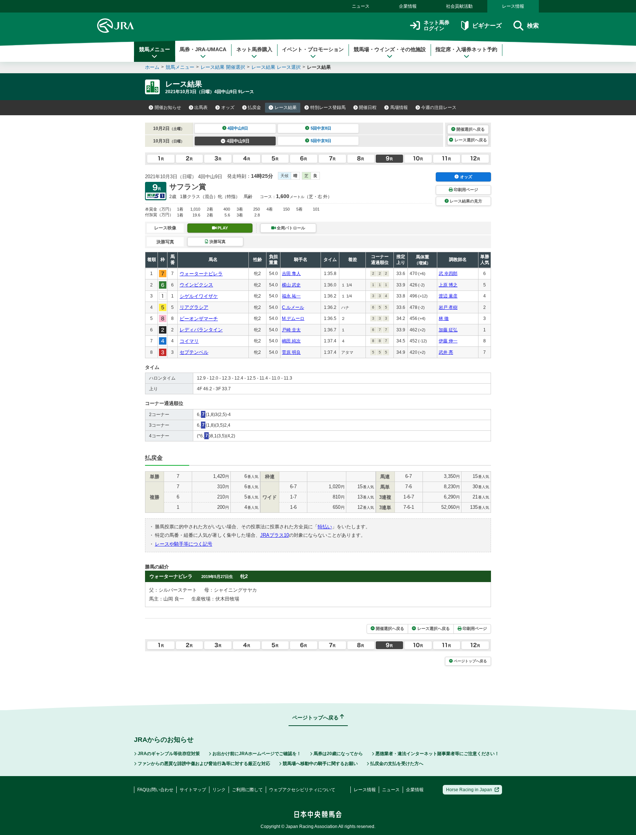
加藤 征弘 (448, 329)
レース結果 (286, 107)
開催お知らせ (168, 107)
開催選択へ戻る (470, 129)
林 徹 (444, 318)
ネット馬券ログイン (436, 26)
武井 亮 (446, 352)
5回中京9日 (321, 140)
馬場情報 (399, 107)
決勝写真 (217, 241)
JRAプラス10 (274, 535)
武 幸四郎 (448, 273)
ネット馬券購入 (254, 49)
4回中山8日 (237, 128)
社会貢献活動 (459, 6)
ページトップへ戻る (470, 661)
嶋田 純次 (291, 340)
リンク (219, 789)
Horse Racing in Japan (469, 789)
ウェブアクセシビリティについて (302, 789)
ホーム (152, 67)
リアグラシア (194, 307)
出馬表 (201, 107)
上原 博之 (448, 285)
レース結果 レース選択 (276, 67)
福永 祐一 (291, 296)
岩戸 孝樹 (448, 307)
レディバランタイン (201, 329)
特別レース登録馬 (328, 107)
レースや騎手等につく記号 (183, 544)
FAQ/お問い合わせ (155, 789)
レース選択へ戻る (471, 140)
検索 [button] (533, 25)
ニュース (361, 6)
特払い (325, 526)
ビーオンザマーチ (199, 318)
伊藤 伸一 (448, 340)
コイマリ (189, 341)
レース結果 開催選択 (223, 67)
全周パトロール (291, 228)
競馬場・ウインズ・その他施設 (390, 49)
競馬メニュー (154, 49)
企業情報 (408, 6)
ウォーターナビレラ (201, 273)
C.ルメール (293, 307)
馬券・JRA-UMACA (203, 49)
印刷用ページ (466, 189)
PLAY (223, 228)
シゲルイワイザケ (199, 296)
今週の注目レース (438, 107)
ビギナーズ (486, 25)
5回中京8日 (321, 128)
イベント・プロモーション (313, 49)
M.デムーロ (293, 318)
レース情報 (513, 6)
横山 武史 (291, 285)
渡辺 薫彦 (448, 296)
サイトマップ (193, 789)
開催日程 (368, 107)
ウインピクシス (196, 285)
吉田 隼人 (291, 273)
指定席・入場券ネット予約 (466, 49)
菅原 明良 (291, 352)
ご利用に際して (247, 789)
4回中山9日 (238, 141)
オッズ (227, 107)
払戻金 (254, 107)
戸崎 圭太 (291, 329)
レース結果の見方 (466, 201)
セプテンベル (194, 352)
